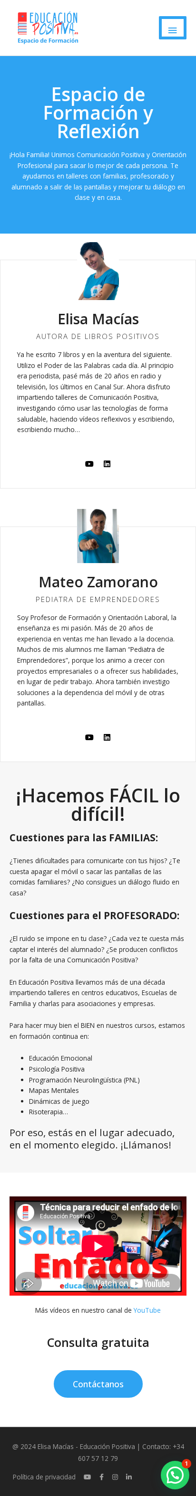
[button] (175, 1475)
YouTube (147, 1310)
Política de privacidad (44, 1476)
